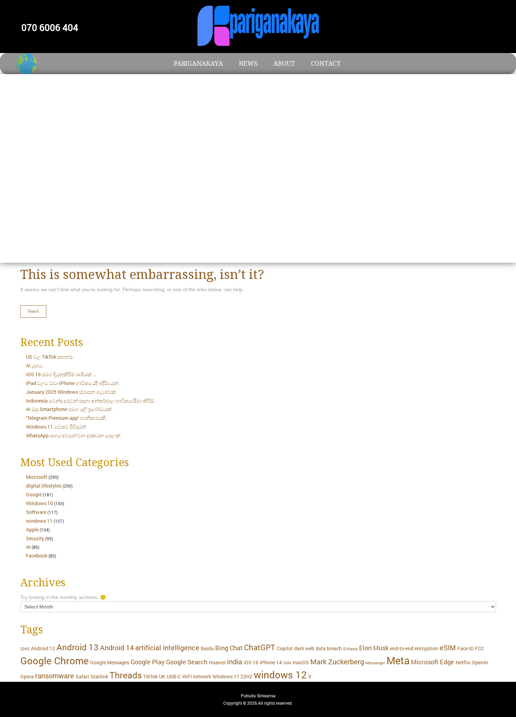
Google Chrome (54, 660)
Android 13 (78, 646)
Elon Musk (374, 648)
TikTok (150, 676)
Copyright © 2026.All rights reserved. (258, 703)
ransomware (54, 675)
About (284, 63)
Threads (126, 675)
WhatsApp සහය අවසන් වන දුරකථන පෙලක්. (73, 435)
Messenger (375, 662)
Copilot (285, 648)
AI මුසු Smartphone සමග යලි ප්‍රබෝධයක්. (69, 409)
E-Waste (350, 648)
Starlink (99, 676)
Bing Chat (229, 648)
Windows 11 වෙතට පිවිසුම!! (56, 426)
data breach (329, 648)
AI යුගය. (35, 365)
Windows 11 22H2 (232, 676)
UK (162, 676)
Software (36, 512)
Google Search (186, 662)
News (248, 63)
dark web (304, 648)
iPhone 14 (271, 662)
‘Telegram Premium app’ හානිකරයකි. (66, 418)
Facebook (36, 555)
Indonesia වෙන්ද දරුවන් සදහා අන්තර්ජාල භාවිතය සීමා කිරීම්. (90, 400)
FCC (479, 648)
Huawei (217, 662)
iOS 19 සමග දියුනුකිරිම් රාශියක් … (61, 374)
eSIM (447, 647)
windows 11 (39, 520)
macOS (301, 662)
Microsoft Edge (432, 662)
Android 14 (117, 647)
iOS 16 (251, 662)
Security (35, 538)
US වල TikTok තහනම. (50, 356)
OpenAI (480, 662)
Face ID (465, 648)
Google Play (148, 662)
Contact (326, 63)
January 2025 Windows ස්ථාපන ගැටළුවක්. (71, 392)
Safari (82, 676)
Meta (398, 660)
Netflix (463, 662)
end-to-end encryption (414, 648)
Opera (27, 676)
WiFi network (196, 676)
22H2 (24, 648)
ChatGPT (259, 647)
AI (28, 546)
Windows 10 (39, 503)
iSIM (287, 662)
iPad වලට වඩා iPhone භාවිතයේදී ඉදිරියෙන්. (73, 383)
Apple (32, 529)
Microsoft (36, 477)
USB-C (174, 676)
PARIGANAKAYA (198, 63)
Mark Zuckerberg (337, 661)
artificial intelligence (167, 647)
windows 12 (280, 674)
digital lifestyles (43, 485)
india (234, 661)
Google (34, 494)
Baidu (207, 648)
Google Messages (109, 662)
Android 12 (43, 648)
